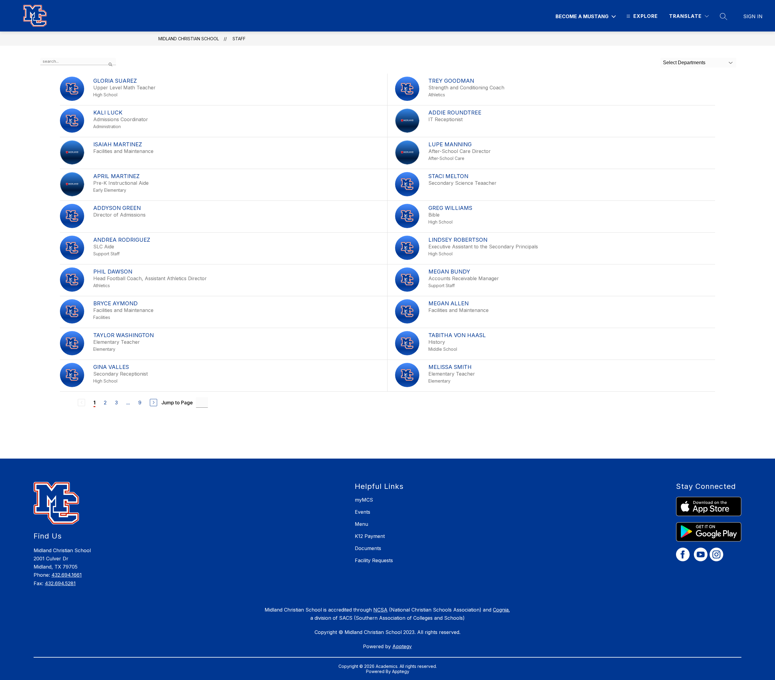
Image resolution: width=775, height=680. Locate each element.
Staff (239, 38)
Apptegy (402, 646)
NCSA (380, 610)
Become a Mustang (582, 16)
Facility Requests (374, 560)
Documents (368, 548)
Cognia (501, 610)
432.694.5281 (60, 583)
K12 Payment (370, 536)
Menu (361, 524)
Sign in (753, 16)
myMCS (364, 500)
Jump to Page (177, 403)
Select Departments (684, 62)
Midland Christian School (188, 38)
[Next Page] (153, 402)
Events (362, 512)
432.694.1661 (66, 575)
